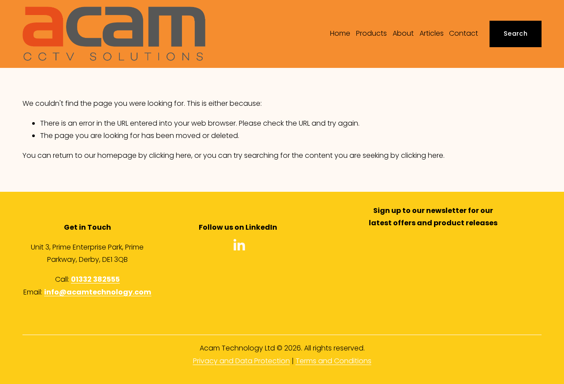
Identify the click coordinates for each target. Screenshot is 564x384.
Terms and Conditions (333, 361)
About (403, 33)
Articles (431, 33)
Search (515, 33)
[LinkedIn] (239, 245)
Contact (463, 33)
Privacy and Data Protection (241, 361)
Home (340, 33)
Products (371, 33)
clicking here (170, 155)
